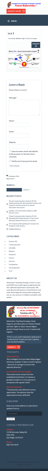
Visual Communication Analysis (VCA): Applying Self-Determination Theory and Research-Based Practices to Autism (23, 218)
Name (12, 121)
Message (13, 98)
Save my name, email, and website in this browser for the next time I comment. (23, 154)
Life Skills (12, 248)
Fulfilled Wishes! (15, 229)
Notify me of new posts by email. (24, 161)
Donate (12, 347)
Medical (11, 251)
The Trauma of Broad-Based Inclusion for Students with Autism (24, 225)
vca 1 (11, 33)
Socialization (13, 264)
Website (12, 142)
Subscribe (10, 419)
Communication (14, 245)
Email (12, 131)
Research (12, 254)
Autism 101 (13, 241)
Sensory (12, 261)
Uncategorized (14, 268)
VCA (10, 271)
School (11, 258)
